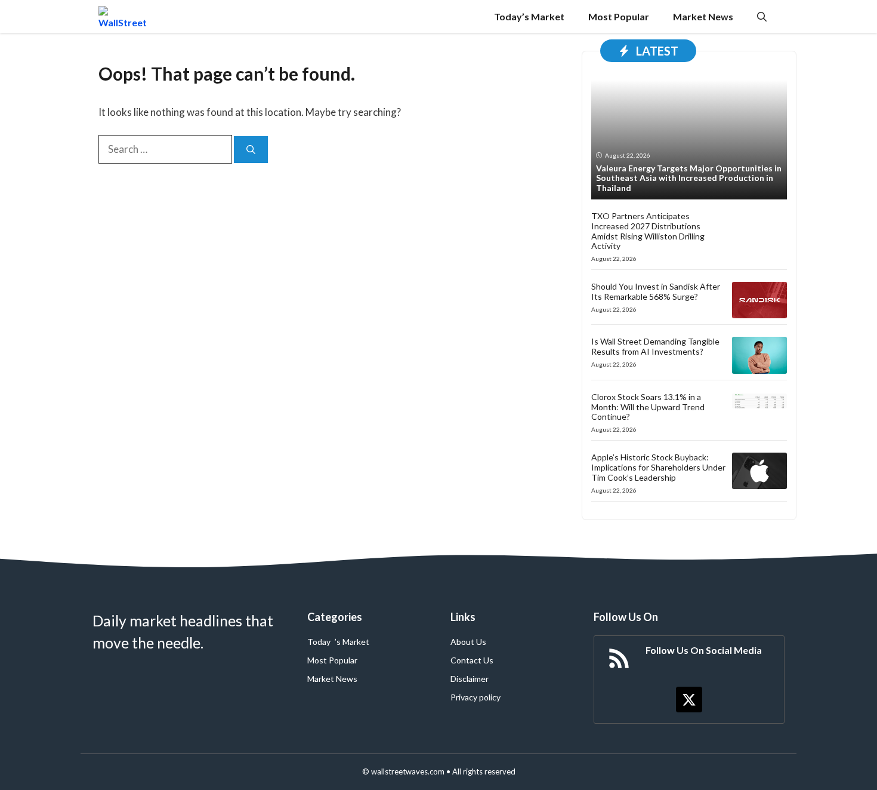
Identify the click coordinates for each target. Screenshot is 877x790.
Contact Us (471, 660)
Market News (703, 16)
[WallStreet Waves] (122, 16)
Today (319, 642)
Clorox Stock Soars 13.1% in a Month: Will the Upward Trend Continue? (648, 407)
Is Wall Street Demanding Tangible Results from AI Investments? (655, 346)
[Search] (251, 149)
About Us (468, 642)
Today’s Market (529, 16)
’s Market (352, 642)
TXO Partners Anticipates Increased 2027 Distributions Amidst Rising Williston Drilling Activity (648, 231)
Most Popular (618, 16)
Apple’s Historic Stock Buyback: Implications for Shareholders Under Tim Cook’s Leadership (658, 467)
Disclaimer (469, 679)
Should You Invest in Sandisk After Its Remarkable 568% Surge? (655, 291)
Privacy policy (475, 697)
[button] (762, 16)
